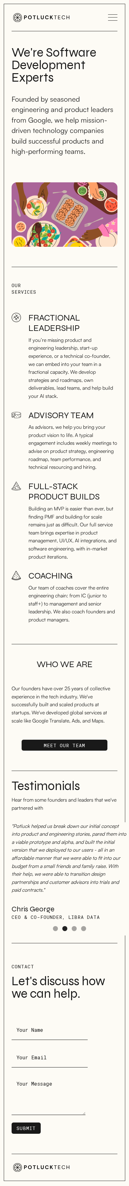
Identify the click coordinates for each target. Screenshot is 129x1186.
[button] (24, 879)
